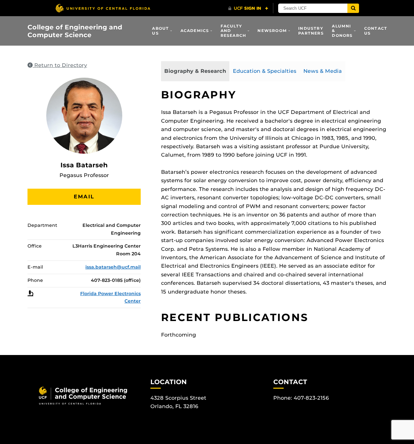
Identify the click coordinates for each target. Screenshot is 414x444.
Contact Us (375, 30)
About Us (160, 30)
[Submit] (353, 8)
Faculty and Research (233, 31)
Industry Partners (311, 30)
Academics (194, 30)
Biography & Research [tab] (195, 71)
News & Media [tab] (322, 71)
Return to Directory (60, 65)
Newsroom (272, 30)
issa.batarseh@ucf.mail (113, 267)
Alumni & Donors (342, 31)
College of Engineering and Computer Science (74, 31)
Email (84, 197)
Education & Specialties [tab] (264, 71)
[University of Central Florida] (103, 8)
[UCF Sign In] (248, 8)
